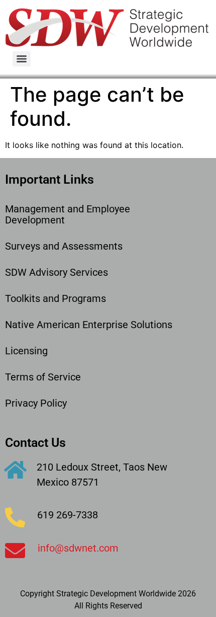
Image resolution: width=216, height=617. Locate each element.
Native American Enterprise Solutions (88, 325)
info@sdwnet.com (78, 548)
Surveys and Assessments (64, 246)
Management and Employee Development (67, 214)
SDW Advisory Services (56, 272)
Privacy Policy (36, 403)
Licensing (26, 351)
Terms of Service (43, 377)
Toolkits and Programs (55, 298)
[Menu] (22, 58)
